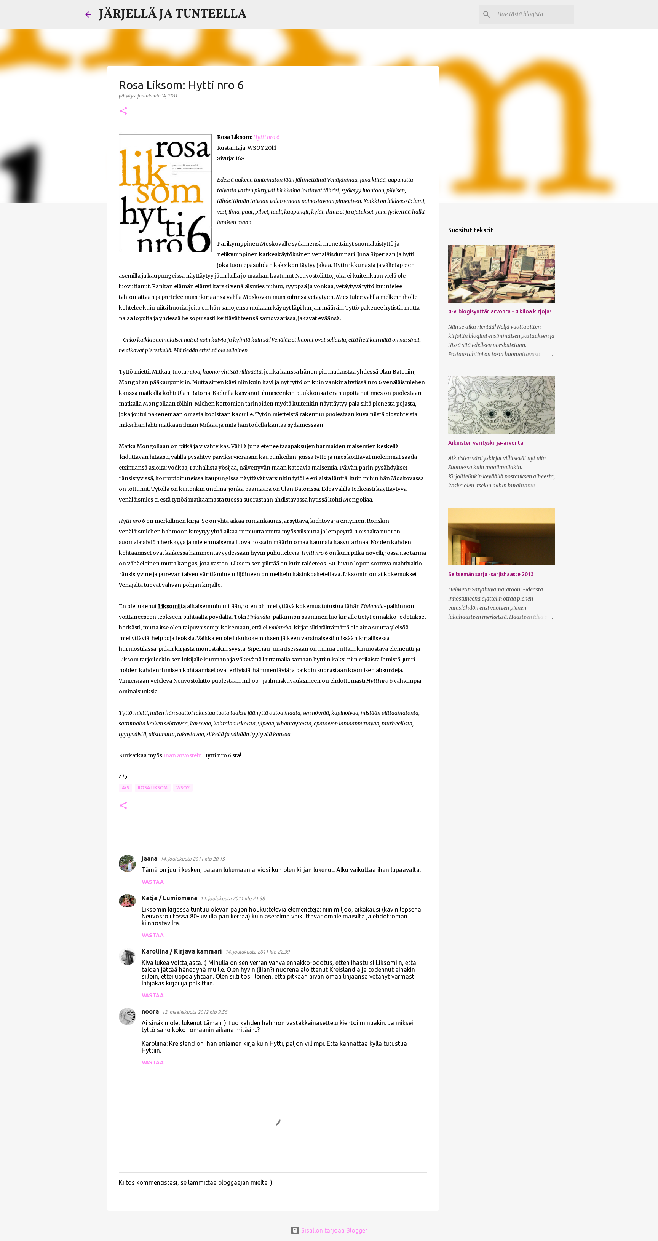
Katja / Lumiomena (169, 897)
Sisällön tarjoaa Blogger (333, 1230)
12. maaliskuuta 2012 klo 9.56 (194, 1011)
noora (150, 1011)
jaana (149, 858)
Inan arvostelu (182, 755)
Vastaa (153, 882)
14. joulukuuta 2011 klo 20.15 (192, 858)
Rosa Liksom (153, 787)
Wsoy (183, 787)
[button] (123, 111)
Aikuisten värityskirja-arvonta (485, 443)
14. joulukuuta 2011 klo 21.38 (232, 898)
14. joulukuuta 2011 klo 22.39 (257, 951)
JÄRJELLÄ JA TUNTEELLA (173, 14)
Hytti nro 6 (266, 137)
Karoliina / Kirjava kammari (182, 951)
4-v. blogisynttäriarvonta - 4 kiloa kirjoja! (499, 311)
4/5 (125, 787)
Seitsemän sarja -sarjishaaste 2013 (491, 574)
